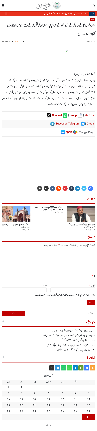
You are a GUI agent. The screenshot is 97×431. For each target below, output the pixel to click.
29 (21, 411)
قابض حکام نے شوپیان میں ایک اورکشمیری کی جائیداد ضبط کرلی (75, 350)
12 (62, 399)
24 (88, 411)
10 (88, 399)
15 (21, 399)
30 (8, 411)
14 (34, 399)
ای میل (92, 286)
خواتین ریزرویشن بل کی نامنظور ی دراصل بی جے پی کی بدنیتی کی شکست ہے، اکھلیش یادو (81, 226)
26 (62, 411)
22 (21, 405)
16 (8, 399)
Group (73, 115)
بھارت (92, 19)
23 (8, 405)
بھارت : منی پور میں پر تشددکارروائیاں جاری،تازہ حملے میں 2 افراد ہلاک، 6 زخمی (70, 345)
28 (34, 411)
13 (48, 399)
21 (34, 405)
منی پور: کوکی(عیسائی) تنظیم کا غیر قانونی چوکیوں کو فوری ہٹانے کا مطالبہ (73, 331)
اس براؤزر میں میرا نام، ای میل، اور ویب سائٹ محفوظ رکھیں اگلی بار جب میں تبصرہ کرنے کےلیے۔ (64, 295)
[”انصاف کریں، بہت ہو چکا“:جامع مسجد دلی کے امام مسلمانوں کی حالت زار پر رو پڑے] (16, 214)
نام (93, 276)
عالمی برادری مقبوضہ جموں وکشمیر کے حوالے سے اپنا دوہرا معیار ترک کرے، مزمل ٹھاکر (68, 336)
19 (62, 405)
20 (48, 405)
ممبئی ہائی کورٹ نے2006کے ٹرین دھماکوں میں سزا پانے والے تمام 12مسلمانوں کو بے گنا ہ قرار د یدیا (49, 208)
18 (75, 405)
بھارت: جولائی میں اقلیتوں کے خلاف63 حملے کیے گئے (77, 341)
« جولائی (48, 425)
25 (75, 411)
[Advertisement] (48, 158)
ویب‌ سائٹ (43, 286)
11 (75, 399)
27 (48, 411)
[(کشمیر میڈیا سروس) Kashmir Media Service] (48, 6)
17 (88, 405)
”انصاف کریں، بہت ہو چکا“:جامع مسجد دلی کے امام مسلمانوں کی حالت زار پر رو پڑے (16, 226)
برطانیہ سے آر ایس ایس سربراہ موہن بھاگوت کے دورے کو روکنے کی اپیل (66, 14)
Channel (57, 115)
